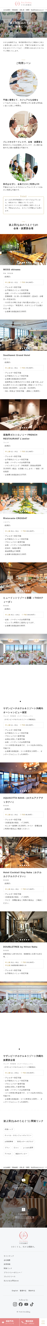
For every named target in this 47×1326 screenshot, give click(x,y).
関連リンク (8, 1268)
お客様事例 (9, 1141)
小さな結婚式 (6, 9)
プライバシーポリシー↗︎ (13, 1272)
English (15, 1291)
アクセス (8, 1154)
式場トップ (9, 1129)
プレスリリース (9, 1276)
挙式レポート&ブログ (25, 1141)
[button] (18, 262)
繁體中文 (23, 1291)
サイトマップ (9, 1256)
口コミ (16, 1148)
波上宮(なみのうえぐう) (37, 9)
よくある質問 (28, 1148)
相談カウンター (21, 1154)
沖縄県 (27, 9)
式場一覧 (22, 9)
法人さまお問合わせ (11, 1281)
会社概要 (7, 1260)
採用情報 (7, 1264)
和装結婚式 (15, 9)
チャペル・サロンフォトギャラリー (18, 1135)
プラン (7, 1148)
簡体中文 (31, 1291)
